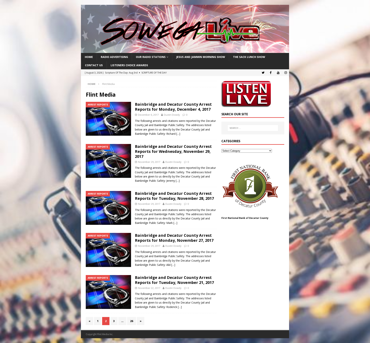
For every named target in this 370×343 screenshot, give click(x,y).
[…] (178, 134)
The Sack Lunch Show (249, 57)
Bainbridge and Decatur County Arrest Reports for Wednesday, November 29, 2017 (173, 151)
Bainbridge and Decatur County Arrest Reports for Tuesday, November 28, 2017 (174, 196)
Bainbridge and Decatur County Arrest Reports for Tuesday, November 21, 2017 (174, 280)
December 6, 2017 (148, 114)
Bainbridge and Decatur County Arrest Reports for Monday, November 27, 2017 (174, 238)
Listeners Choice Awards (129, 65)
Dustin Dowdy (172, 114)
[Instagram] (285, 72)
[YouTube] (278, 72)
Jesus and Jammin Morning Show (200, 57)
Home (89, 57)
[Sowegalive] (185, 51)
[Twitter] (263, 72)
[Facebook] (270, 72)
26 (131, 321)
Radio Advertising (114, 57)
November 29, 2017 (149, 162)
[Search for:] (253, 128)
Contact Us (94, 65)
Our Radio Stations (151, 57)
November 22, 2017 (149, 288)
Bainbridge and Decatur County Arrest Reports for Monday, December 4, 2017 (173, 107)
